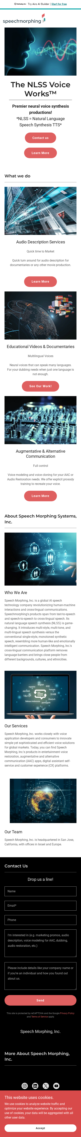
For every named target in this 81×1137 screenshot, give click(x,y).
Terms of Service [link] (39, 1016)
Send (40, 1000)
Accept (40, 1127)
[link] (24, 18)
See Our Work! (40, 386)
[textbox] (40, 891)
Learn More (40, 153)
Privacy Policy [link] (67, 1013)
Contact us (40, 138)
